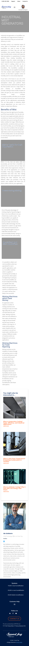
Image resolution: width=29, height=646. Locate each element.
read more (6, 426)
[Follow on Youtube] (16, 613)
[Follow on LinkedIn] (10, 613)
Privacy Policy (11, 625)
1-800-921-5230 (5, 1)
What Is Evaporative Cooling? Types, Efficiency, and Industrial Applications (13, 423)
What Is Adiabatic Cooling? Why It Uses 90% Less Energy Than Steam (14, 488)
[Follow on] (19, 613)
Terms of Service (19, 625)
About (18, 1)
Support (13, 1)
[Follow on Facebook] (13, 613)
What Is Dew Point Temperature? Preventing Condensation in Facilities (14, 460)
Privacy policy (19, 642)
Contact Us (25, 1)
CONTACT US (14, 619)
